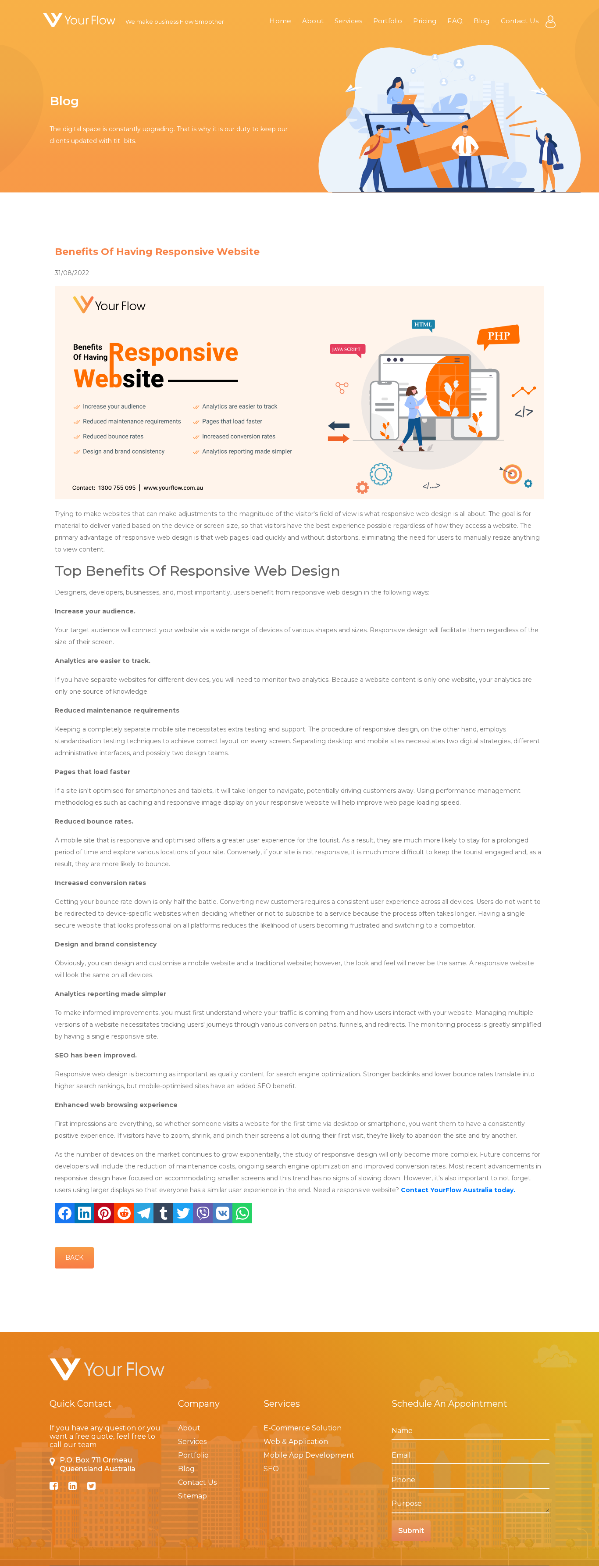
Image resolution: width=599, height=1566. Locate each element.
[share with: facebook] (65, 1213)
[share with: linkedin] (84, 1213)
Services (348, 21)
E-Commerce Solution (303, 1428)
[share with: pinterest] (104, 1213)
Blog (482, 21)
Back (74, 1257)
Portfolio (387, 21)
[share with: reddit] (124, 1213)
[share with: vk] (222, 1213)
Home (280, 21)
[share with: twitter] (183, 1213)
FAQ (454, 21)
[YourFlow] (79, 20)
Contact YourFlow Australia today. (458, 1190)
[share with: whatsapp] (242, 1213)
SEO (271, 1469)
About (313, 21)
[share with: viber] (203, 1213)
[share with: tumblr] (163, 1213)
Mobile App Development (309, 1455)
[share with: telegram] (143, 1213)
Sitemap (192, 1496)
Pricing (424, 21)
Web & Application (296, 1441)
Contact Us (520, 21)
